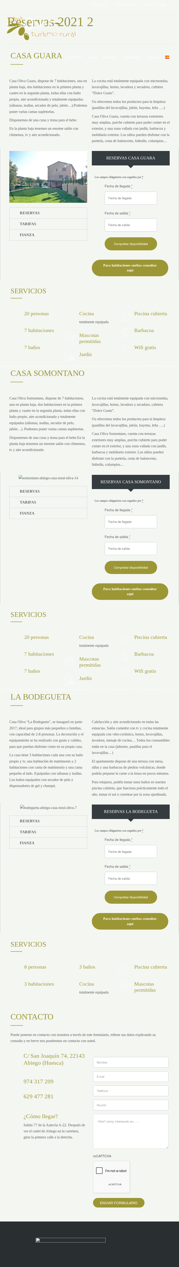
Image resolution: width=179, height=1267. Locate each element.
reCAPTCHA (102, 1156)
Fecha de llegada (118, 186)
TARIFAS (28, 224)
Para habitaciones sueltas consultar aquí (130, 267)
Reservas (109, 57)
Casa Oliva (74, 57)
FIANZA (27, 235)
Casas (92, 57)
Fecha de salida (117, 213)
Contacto (152, 57)
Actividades (131, 57)
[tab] (48, 213)
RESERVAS (30, 213)
